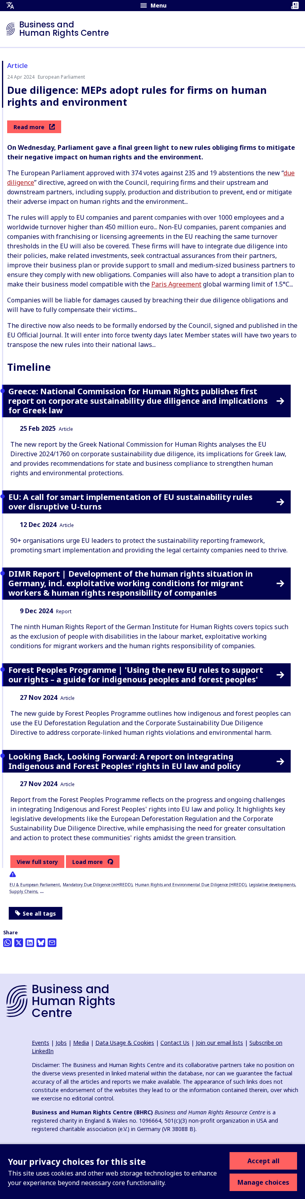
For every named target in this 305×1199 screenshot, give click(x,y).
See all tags (39, 913)
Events (40, 1042)
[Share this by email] (52, 942)
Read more (29, 127)
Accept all (263, 1160)
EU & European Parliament (35, 884)
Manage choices (263, 1182)
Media (81, 1042)
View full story (37, 862)
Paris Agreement (176, 284)
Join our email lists (219, 1042)
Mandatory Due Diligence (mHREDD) (97, 884)
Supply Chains (23, 891)
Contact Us (174, 1042)
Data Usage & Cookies (124, 1042)
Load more (87, 862)
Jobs (61, 1042)
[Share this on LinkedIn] (29, 942)
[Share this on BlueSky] (41, 942)
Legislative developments (272, 884)
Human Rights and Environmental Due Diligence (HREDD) (190, 884)
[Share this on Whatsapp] (7, 942)
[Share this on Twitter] (18, 942)
